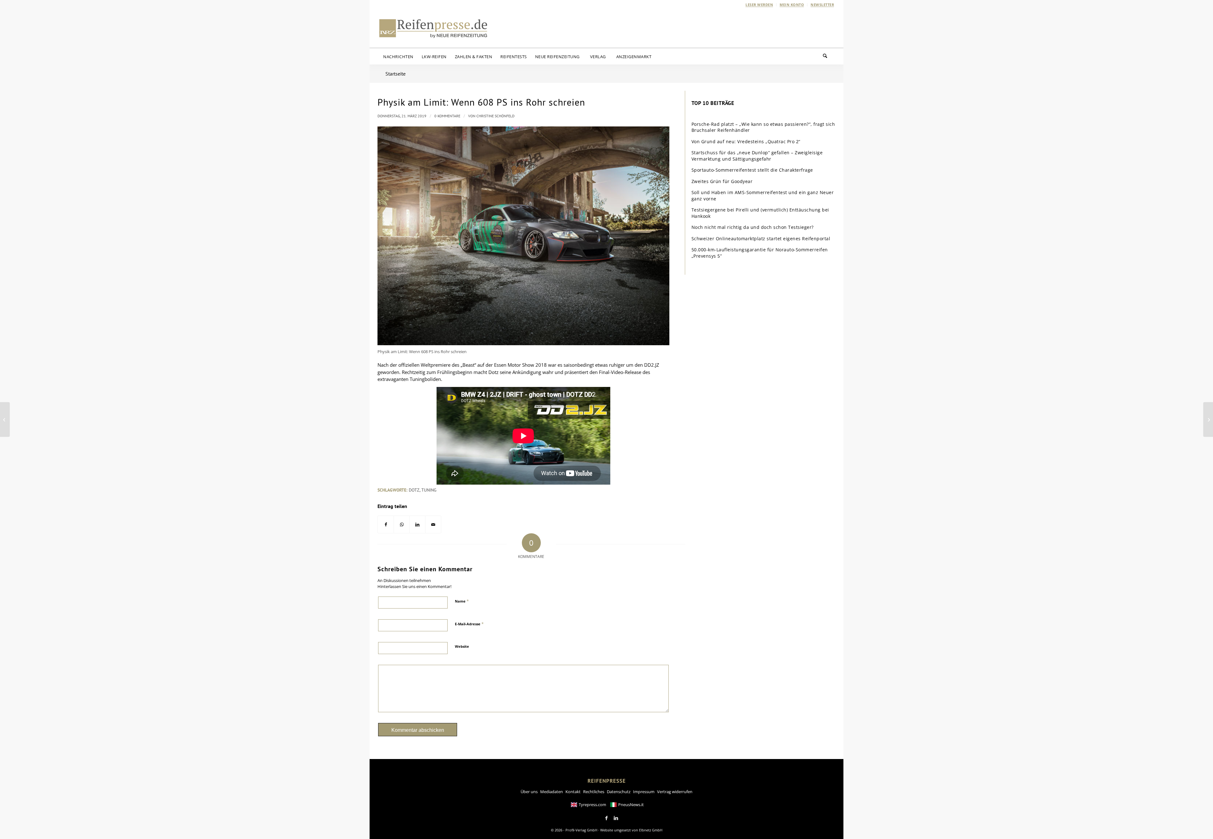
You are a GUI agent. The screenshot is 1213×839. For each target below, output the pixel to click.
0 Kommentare (447, 115)
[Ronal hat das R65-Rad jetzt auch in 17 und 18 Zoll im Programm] (1208, 419)
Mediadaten (551, 791)
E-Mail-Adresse (469, 624)
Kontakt (573, 791)
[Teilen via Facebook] (386, 524)
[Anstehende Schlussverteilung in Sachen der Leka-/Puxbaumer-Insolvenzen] (5, 419)
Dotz (414, 490)
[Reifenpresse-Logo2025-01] (433, 28)
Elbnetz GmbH (650, 830)
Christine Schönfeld (495, 115)
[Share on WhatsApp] (401, 524)
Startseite (395, 73)
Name (462, 601)
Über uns (529, 791)
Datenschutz (619, 791)
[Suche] (829, 56)
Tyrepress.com (592, 804)
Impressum (644, 791)
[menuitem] (759, 4)
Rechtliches (593, 791)
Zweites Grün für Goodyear (722, 181)
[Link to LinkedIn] (616, 818)
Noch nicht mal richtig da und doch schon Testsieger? (752, 227)
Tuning (429, 490)
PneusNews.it (631, 804)
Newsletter (822, 4)
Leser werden (759, 4)
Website (462, 646)
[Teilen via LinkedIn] (417, 524)
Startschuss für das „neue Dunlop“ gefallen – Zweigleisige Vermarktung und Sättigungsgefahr (757, 156)
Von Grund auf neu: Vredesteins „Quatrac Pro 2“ (745, 141)
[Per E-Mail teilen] (433, 524)
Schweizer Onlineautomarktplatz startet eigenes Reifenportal (760, 239)
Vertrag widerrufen (674, 791)
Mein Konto (792, 4)
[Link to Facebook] (606, 818)
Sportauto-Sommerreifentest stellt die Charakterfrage (752, 170)
